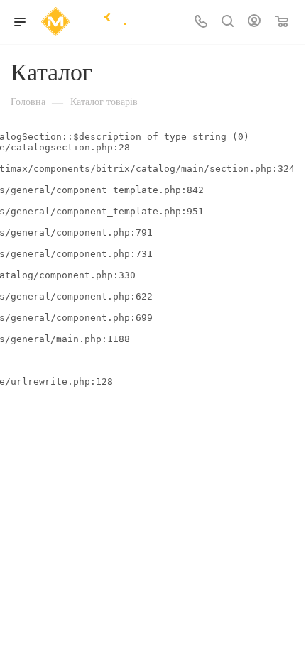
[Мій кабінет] (254, 22)
